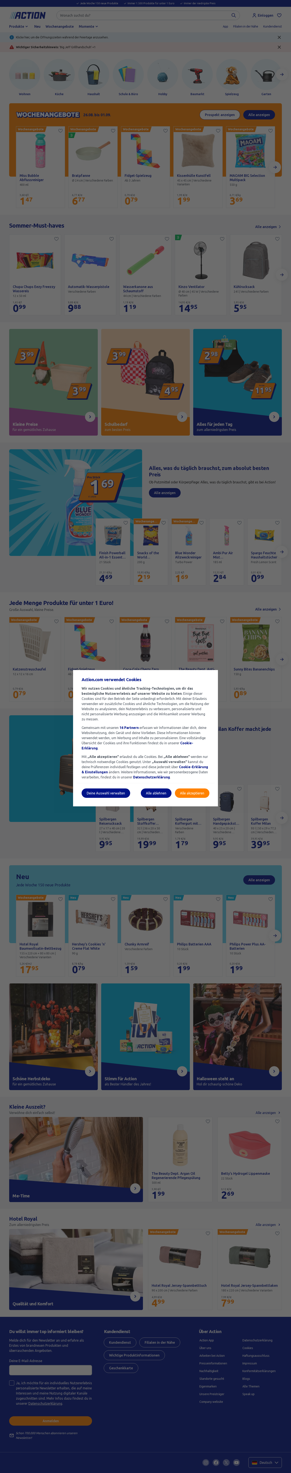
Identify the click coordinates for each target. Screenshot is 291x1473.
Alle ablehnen (156, 793)
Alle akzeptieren (192, 793)
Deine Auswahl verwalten (106, 793)
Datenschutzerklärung (151, 777)
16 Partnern (129, 728)
